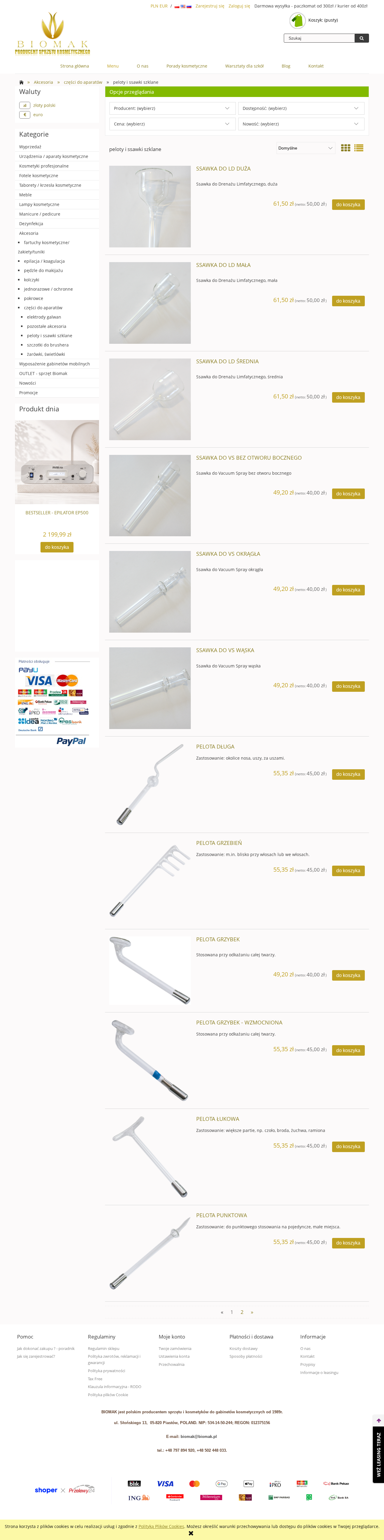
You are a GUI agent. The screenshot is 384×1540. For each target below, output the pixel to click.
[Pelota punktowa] (150, 1253)
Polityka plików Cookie (108, 1394)
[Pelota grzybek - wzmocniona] (150, 1060)
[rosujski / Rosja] (189, 6)
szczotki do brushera (48, 345)
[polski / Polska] (178, 6)
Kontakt (307, 1356)
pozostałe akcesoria (46, 326)
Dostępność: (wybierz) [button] (264, 108)
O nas (305, 1348)
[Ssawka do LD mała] (150, 303)
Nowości (27, 383)
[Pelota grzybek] (150, 970)
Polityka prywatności (106, 1370)
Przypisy (307, 1364)
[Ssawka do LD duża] (150, 206)
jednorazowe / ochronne (48, 289)
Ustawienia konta (174, 1356)
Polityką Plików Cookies (161, 1526)
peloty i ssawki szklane (49, 335)
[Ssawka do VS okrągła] (150, 592)
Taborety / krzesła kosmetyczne (50, 185)
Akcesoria (28, 233)
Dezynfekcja (31, 223)
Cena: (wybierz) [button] (129, 124)
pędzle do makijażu (43, 270)
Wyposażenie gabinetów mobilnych (54, 364)
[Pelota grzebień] (150, 881)
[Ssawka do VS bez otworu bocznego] (150, 496)
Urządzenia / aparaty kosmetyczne (53, 156)
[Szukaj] (362, 38)
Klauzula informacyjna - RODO (114, 1386)
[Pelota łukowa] (150, 1157)
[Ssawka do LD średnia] (150, 399)
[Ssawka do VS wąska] (150, 688)
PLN (154, 6)
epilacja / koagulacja (44, 261)
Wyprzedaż (30, 147)
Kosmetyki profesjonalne (44, 166)
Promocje (28, 392)
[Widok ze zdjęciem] (345, 148)
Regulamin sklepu (103, 1348)
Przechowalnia (171, 1364)
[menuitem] (75, 66)
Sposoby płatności (246, 1356)
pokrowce (33, 298)
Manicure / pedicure (39, 214)
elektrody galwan (44, 317)
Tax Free (95, 1378)
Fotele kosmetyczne (38, 175)
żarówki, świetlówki (46, 354)
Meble (25, 195)
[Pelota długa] (150, 784)
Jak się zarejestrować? (36, 1356)
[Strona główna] (52, 34)
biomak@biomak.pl (199, 1436)
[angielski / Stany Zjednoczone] (184, 6)
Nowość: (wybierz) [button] (261, 124)
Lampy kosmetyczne (39, 204)
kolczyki (31, 280)
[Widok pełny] (358, 148)
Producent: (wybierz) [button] (134, 108)
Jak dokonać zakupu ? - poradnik (46, 1348)
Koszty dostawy (244, 1348)
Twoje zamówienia (175, 1348)
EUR (164, 6)
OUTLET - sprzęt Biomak (43, 373)
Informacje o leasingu (319, 1372)
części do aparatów (43, 307)
